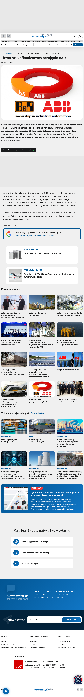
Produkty (17, 45)
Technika (69, 45)
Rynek (3, 45)
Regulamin (33, 641)
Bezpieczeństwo (77, 41)
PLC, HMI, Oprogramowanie (30, 41)
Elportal (61, 644)
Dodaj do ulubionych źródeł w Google (17, 150)
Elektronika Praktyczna (66, 647)
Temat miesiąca (40, 45)
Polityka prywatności (37, 647)
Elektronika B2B (64, 641)
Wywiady (60, 45)
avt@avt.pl (64, 665)
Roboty (16, 41)
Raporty (52, 45)
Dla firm (78, 45)
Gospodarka (28, 45)
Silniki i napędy (7, 41)
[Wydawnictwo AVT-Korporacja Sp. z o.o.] (18, 665)
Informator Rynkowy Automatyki (13, 647)
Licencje (33, 644)
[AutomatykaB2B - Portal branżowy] (44, 689)
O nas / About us (7, 644)
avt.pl (62, 667)
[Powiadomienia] (6, 691)
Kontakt (4, 641)
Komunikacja (64, 41)
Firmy (10, 45)
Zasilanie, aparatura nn (50, 41)
